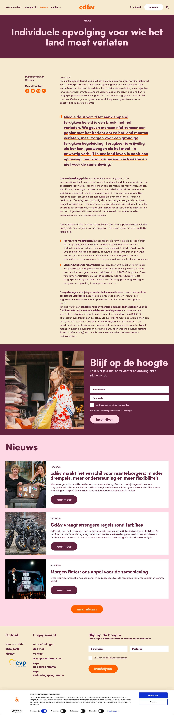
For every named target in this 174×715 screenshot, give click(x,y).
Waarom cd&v (12, 7)
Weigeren (153, 702)
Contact (55, 7)
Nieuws (44, 7)
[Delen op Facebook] (33, 91)
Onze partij (30, 7)
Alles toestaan (153, 695)
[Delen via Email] (38, 91)
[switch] (63, 711)
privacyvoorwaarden (118, 658)
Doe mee (153, 7)
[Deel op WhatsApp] (44, 91)
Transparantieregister (47, 658)
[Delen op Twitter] (27, 91)
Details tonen (112, 711)
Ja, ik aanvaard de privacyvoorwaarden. (112, 405)
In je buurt (135, 7)
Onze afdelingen (43, 644)
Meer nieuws (87, 609)
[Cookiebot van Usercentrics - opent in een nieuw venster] (17, 711)
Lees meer (64, 499)
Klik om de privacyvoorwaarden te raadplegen (111, 410)
